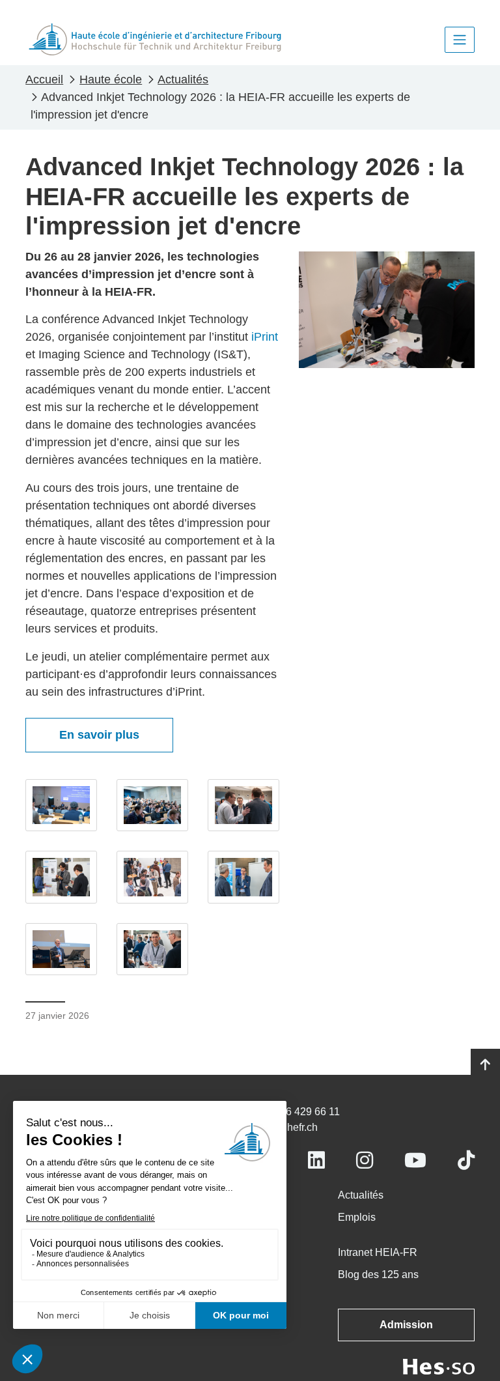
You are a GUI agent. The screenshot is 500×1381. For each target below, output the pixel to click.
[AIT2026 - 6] (243, 877)
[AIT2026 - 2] (152, 805)
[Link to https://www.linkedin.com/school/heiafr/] (316, 1160)
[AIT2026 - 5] (152, 877)
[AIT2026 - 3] (243, 805)
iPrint (264, 336)
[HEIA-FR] (155, 39)
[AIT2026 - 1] (61, 805)
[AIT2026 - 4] (61, 877)
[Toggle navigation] (460, 40)
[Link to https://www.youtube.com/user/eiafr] (415, 1160)
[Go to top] (485, 1065)
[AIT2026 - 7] (61, 949)
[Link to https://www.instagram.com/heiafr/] (364, 1160)
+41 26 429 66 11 (300, 1111)
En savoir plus (99, 734)
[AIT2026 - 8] (152, 949)
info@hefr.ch (289, 1127)
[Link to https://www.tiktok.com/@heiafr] (466, 1160)
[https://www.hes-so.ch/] (439, 1365)
